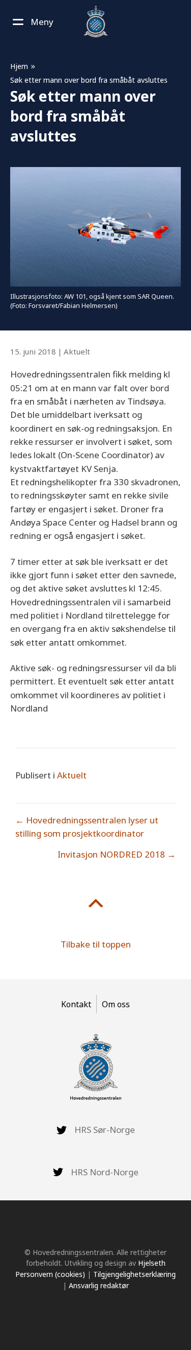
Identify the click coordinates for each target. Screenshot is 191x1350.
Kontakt (76, 1004)
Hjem (19, 66)
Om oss (116, 1004)
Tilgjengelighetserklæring (134, 1274)
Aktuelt (77, 351)
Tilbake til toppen (96, 944)
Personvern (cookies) (50, 1274)
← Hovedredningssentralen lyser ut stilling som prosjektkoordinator (86, 826)
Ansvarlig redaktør (99, 1285)
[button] (32, 22)
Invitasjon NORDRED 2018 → (117, 854)
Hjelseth (152, 1263)
